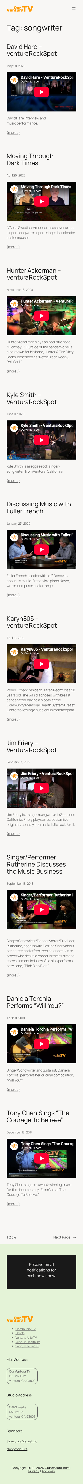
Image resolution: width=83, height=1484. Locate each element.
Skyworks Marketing (22, 1441)
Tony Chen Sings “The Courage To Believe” (38, 1116)
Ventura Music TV (27, 1346)
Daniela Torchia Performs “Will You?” (35, 1002)
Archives (48, 1471)
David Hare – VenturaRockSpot (32, 50)
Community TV (25, 1329)
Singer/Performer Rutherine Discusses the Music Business (36, 864)
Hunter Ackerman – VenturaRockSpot (34, 274)
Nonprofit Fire (17, 1449)
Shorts (19, 1333)
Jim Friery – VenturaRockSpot (32, 746)
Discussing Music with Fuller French (39, 507)
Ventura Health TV (27, 1342)
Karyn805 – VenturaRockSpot (32, 622)
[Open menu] (73, 8)
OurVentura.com (57, 1468)
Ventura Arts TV (26, 1337)
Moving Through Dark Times (30, 159)
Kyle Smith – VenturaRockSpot (32, 398)
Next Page (64, 1237)
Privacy (33, 1471)
